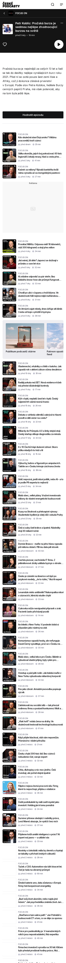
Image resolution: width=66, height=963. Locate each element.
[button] (52, 4)
